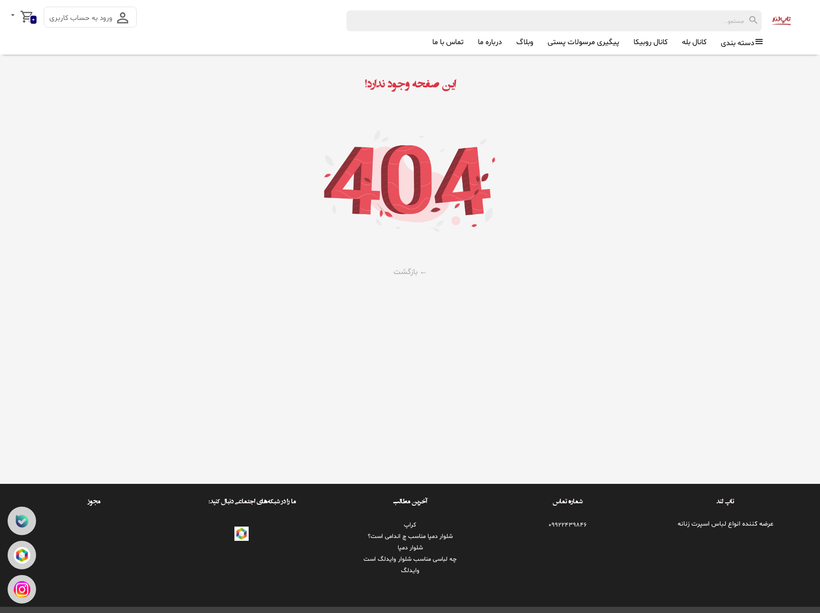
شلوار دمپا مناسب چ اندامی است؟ (410, 536)
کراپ (410, 525)
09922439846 (568, 525)
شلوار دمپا (410, 548)
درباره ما (490, 42)
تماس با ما (448, 42)
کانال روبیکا (651, 42)
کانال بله (694, 42)
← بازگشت (410, 272)
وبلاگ (524, 42)
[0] (14, 16)
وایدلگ (410, 570)
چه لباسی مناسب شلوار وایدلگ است (410, 559)
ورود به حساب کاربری (81, 18)
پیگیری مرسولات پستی (583, 42)
